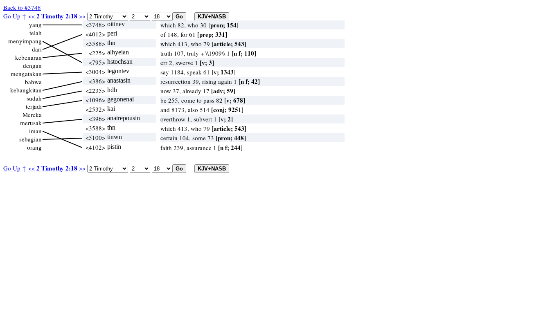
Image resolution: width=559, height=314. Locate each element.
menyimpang (25, 41)
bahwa (33, 82)
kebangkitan (26, 90)
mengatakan (26, 74)
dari (37, 49)
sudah (34, 98)
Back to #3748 (22, 7)
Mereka (32, 114)
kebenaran (28, 57)
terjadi (34, 106)
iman (35, 131)
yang (35, 24)
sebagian (30, 139)
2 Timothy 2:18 (56, 15)
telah (35, 33)
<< (31, 16)
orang (34, 147)
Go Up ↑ (14, 16)
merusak (31, 123)
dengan (32, 65)
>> (82, 16)
